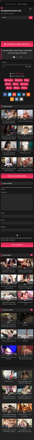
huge (17, 87)
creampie (24, 84)
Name (3, 213)
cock (16, 84)
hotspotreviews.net (11, 10)
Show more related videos (17, 176)
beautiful (19, 80)
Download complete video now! (18, 44)
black (8, 84)
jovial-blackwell (19, 73)
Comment (4, 192)
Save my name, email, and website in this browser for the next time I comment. (16, 239)
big (27, 80)
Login (19, 4)
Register (25, 4)
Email (3, 220)
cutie (9, 87)
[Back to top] (29, 435)
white (25, 87)
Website (3, 227)
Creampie (9, 80)
